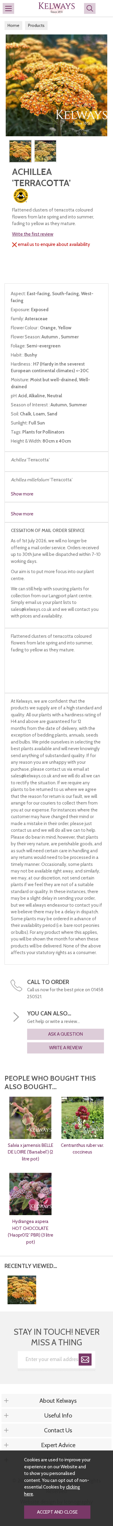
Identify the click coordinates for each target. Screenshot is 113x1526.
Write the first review (32, 234)
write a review (65, 1047)
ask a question (65, 1034)
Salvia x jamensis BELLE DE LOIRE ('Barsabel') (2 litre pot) (30, 1152)
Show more (22, 494)
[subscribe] (85, 1360)
